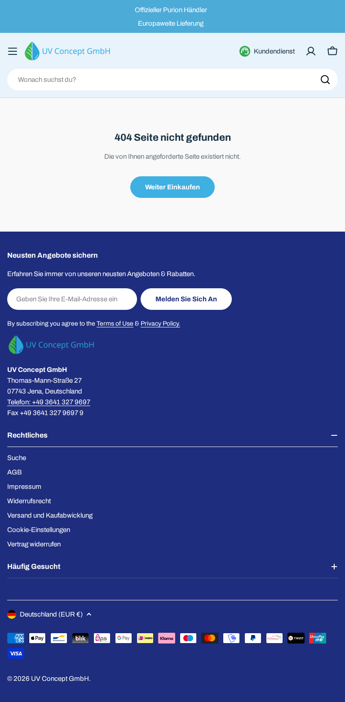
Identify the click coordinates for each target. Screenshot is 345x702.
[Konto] (310, 51)
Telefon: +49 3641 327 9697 (48, 402)
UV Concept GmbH (60, 678)
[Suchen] (325, 79)
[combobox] (172, 79)
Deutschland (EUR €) (51, 614)
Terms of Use (115, 323)
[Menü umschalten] (12, 51)
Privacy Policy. (160, 323)
